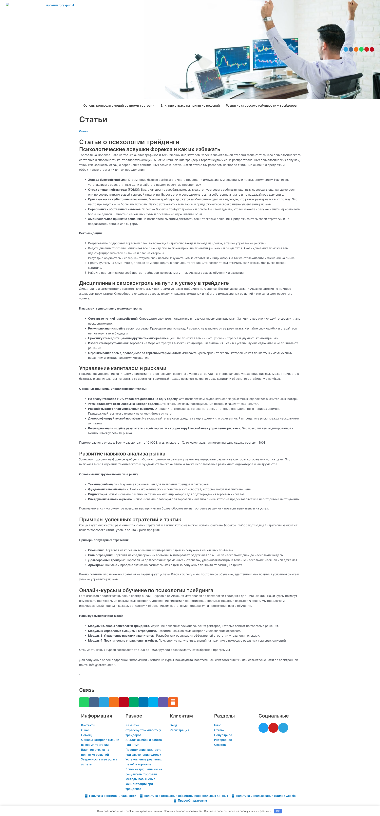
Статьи (83, 131)
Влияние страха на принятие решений (190, 105)
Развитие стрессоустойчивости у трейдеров (261, 105)
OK (278, 811)
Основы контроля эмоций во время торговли (119, 105)
